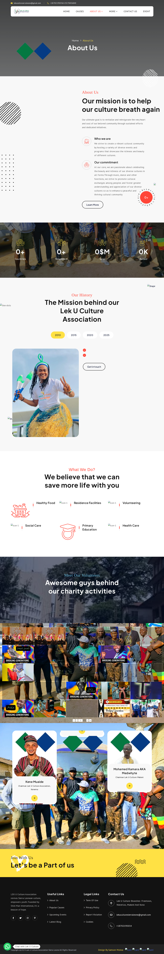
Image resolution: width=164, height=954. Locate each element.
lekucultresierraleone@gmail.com (27, 3)
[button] (7, 946)
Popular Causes (56, 907)
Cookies (89, 921)
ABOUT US (95, 11)
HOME (66, 11)
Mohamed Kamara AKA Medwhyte (82, 771)
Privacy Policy (92, 907)
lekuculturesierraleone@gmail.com (134, 914)
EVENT (146, 11)
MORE (112, 11)
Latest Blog (55, 921)
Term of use (92, 900)
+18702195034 (124, 925)
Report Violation (94, 914)
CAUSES (80, 11)
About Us (88, 40)
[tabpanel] (82, 761)
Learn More (92, 204)
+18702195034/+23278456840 (63, 3)
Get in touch (94, 366)
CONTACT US (130, 11)
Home (75, 40)
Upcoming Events (57, 914)
